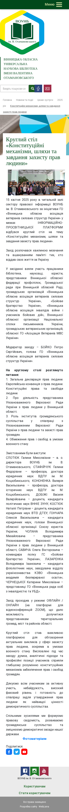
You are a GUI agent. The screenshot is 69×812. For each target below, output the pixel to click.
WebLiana (44, 806)
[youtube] (44, 771)
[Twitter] (17, 752)
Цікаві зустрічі (45, 99)
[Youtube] (24, 752)
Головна (7, 99)
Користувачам (34, 786)
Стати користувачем (34, 793)
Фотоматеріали (34, 739)
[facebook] (25, 771)
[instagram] (35, 771)
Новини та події (24, 99)
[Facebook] (9, 752)
